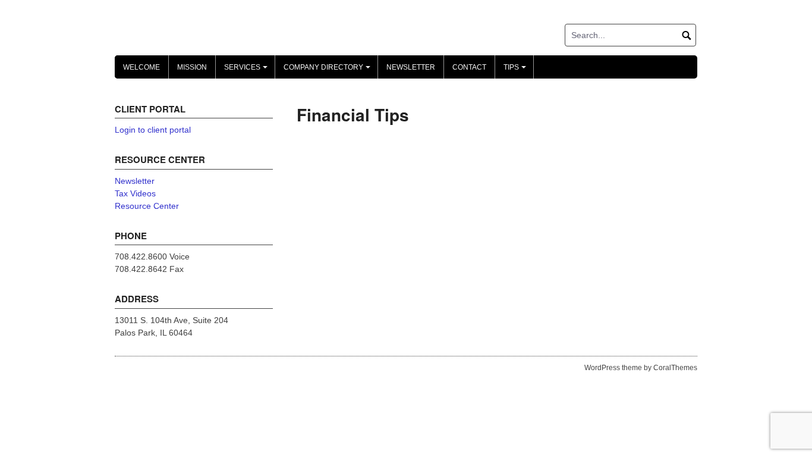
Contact (469, 67)
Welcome (141, 67)
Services (247, 71)
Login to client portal (153, 129)
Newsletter (410, 67)
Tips (516, 71)
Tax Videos (135, 193)
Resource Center (147, 206)
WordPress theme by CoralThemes (640, 368)
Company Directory (329, 71)
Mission (192, 67)
